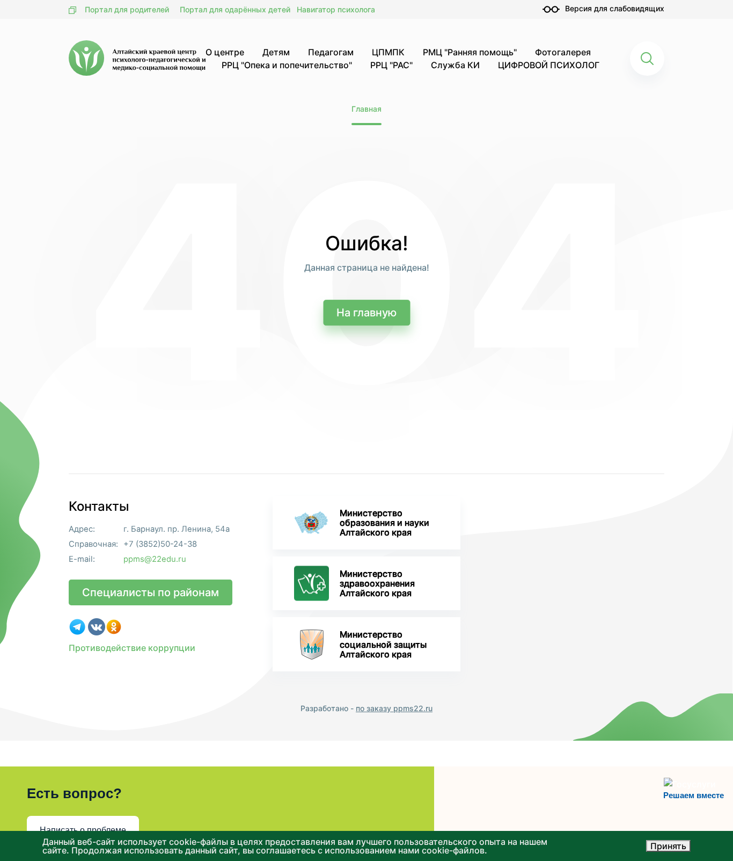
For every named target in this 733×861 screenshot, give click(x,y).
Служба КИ (455, 65)
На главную (366, 312)
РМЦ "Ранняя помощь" (470, 52)
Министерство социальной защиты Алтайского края (383, 644)
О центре (225, 52)
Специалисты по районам (150, 592)
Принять (668, 846)
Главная (366, 108)
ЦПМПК (388, 52)
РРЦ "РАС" (391, 65)
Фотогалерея (563, 52)
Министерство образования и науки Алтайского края (384, 523)
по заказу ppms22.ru (394, 708)
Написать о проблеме (83, 830)
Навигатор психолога (336, 9)
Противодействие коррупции (132, 647)
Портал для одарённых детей (235, 9)
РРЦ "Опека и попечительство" (287, 65)
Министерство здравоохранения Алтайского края (377, 583)
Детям (276, 52)
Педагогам (331, 52)
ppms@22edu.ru (154, 559)
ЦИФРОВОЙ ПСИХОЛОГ (548, 65)
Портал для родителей (127, 9)
